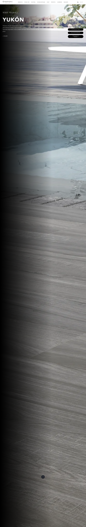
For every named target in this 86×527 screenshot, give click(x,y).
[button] (23, 2)
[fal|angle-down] (43, 477)
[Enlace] (77, 2)
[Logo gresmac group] (8, 2)
